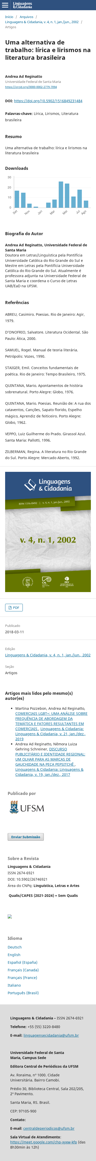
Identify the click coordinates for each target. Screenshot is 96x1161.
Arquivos (26, 16)
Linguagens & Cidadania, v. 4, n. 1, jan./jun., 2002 (42, 22)
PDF (15, 607)
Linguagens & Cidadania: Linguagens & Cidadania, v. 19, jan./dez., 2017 (49, 772)
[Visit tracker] (10, 917)
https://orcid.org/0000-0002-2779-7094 (31, 87)
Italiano (14, 985)
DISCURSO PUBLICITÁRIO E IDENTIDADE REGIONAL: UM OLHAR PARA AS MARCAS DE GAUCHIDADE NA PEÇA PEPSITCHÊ (50, 757)
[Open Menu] (5, 5)
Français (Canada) (23, 970)
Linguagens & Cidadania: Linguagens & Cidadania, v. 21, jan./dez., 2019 (50, 733)
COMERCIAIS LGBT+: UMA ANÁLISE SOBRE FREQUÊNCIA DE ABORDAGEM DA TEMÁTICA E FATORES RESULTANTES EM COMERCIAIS (51, 721)
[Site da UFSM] (27, 814)
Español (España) (22, 962)
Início (9, 16)
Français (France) (22, 977)
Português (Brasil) (23, 992)
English (14, 954)
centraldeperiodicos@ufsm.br (48, 1128)
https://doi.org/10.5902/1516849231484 (48, 100)
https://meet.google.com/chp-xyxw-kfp (43, 1142)
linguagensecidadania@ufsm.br (51, 1035)
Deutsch (15, 947)
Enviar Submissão (25, 837)
